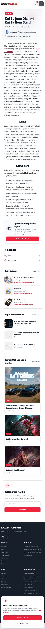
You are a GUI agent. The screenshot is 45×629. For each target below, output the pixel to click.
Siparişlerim (4, 584)
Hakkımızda (4, 546)
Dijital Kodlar (4, 558)
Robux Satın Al (28, 584)
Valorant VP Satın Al (29, 579)
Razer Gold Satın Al (29, 587)
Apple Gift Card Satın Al (30, 590)
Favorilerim (4, 581)
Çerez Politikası (28, 555)
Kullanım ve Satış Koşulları (31, 546)
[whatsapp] (8, 537)
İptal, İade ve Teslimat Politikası (32, 552)
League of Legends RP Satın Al (32, 581)
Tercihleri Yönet (23, 623)
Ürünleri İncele (21, 239)
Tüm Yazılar (35, 361)
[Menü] (41, 3)
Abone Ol (22, 510)
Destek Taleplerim (6, 587)
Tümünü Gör (35, 271)
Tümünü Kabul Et (22, 617)
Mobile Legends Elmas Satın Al (32, 576)
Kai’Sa (8, 256)
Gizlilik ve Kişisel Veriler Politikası (32, 549)
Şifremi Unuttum (5, 576)
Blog (2, 563)
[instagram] (3, 537)
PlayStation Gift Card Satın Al (32, 593)
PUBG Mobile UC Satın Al (30, 573)
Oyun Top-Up (5, 555)
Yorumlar (3, 561)
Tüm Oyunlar (4, 552)
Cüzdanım (4, 579)
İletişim (3, 549)
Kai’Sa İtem (10, 260)
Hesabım (3, 573)
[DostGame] (9, 4)
